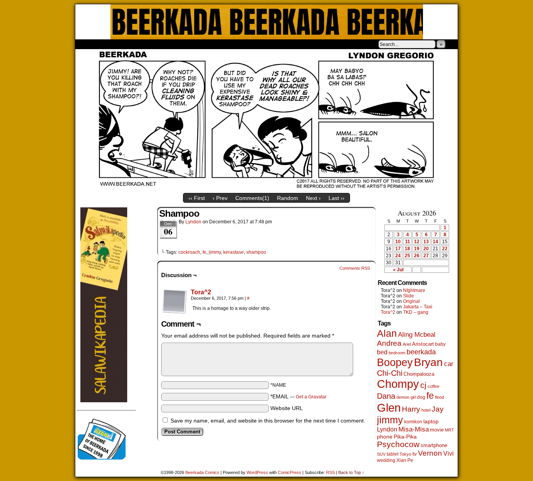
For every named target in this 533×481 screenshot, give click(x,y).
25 (407, 255)
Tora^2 (201, 292)
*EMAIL (298, 396)
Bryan (428, 362)
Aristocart (423, 344)
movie (437, 430)
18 (407, 248)
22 (445, 248)
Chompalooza (418, 374)
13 (426, 241)
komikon (413, 421)
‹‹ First (196, 198)
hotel (425, 410)
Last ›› (337, 198)
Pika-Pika (405, 436)
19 (416, 248)
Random (287, 198)
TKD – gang (415, 312)
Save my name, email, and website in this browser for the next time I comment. (268, 420)
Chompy (398, 384)
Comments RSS (354, 268)
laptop (431, 421)
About (109, 44)
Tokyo (405, 454)
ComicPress (289, 472)
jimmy (215, 252)
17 (398, 248)
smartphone (434, 445)
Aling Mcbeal (416, 334)
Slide (408, 296)
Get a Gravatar (311, 397)
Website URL (286, 408)
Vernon (430, 453)
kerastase (233, 252)
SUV (381, 454)
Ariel (407, 344)
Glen (389, 407)
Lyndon (193, 222)
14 (435, 241)
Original (411, 301)
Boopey (395, 362)
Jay (438, 409)
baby (440, 344)
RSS (330, 472)
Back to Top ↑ (351, 472)
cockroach (189, 252)
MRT (449, 430)
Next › (313, 198)
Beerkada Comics (266, 21)
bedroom (397, 352)
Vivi (448, 453)
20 (426, 248)
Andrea (389, 343)
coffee (433, 386)
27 (426, 255)
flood (439, 397)
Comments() (252, 198)
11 (407, 241)
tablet (392, 453)
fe (204, 252)
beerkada (421, 352)
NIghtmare (414, 290)
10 (398, 241)
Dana (386, 396)
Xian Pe (404, 460)
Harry (411, 409)
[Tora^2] (174, 312)
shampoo (256, 252)
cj (423, 385)
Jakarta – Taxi (417, 306)
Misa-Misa (413, 429)
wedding (386, 460)
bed (382, 351)
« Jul (398, 269)
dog (421, 397)
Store (133, 44)
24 (398, 255)
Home (86, 44)
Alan (387, 333)
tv (414, 454)
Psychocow (398, 444)
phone (385, 436)
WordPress (257, 472)
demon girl (406, 397)
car (448, 364)
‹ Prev (220, 198)
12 (416, 241)
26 (416, 255)
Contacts (163, 44)
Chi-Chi (389, 373)
